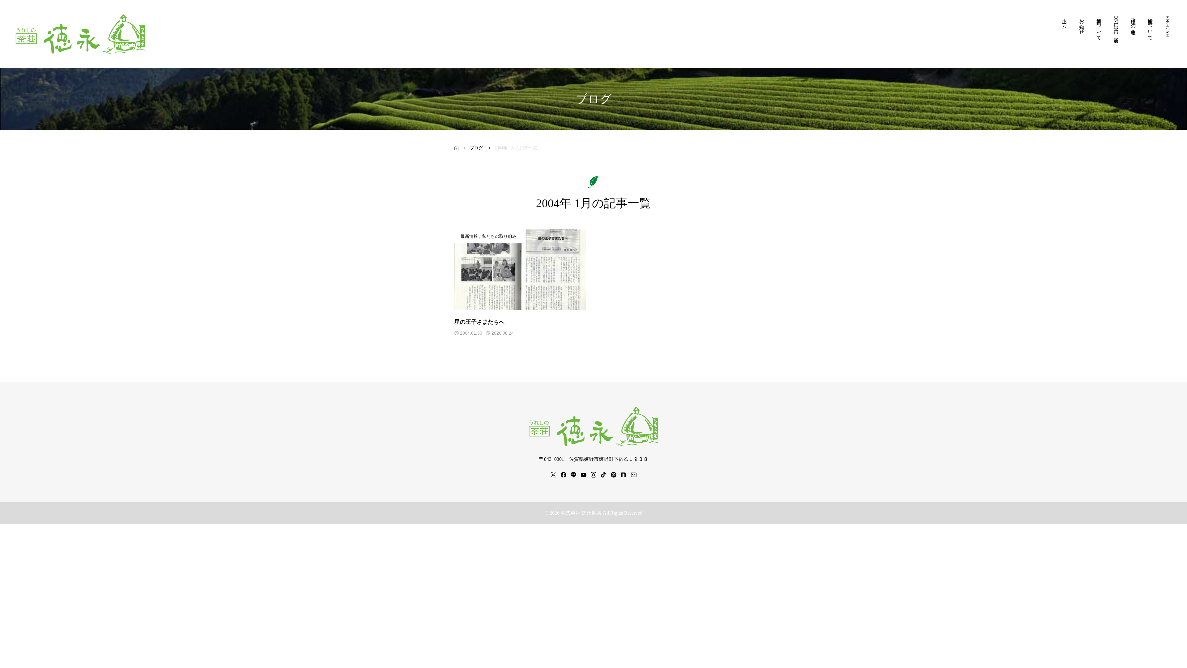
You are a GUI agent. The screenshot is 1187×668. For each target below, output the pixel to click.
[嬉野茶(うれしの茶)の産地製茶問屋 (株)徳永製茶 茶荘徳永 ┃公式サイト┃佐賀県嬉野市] (80, 34)
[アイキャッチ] (520, 269)
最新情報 (469, 236)
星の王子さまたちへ (479, 322)
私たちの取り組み (499, 236)
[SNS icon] (553, 474)
